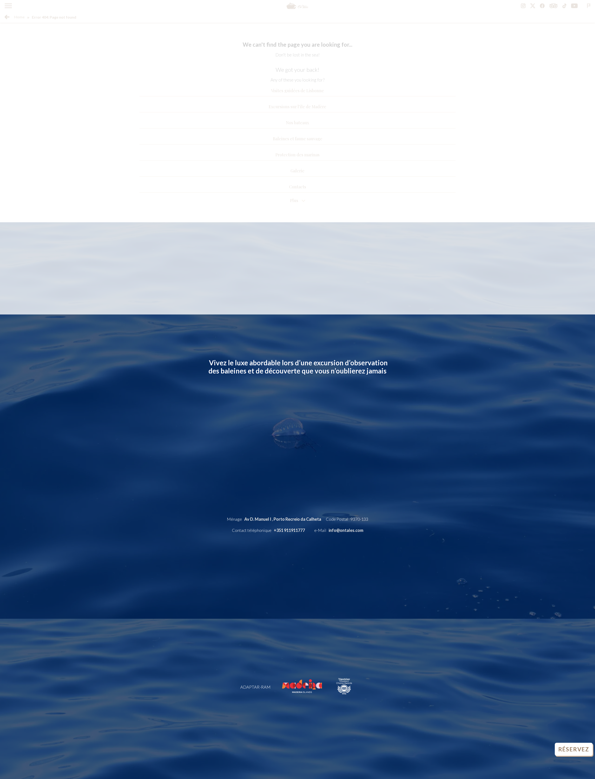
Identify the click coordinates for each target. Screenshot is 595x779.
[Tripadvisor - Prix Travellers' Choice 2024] (344, 696)
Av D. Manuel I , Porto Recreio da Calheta (282, 519)
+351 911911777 (289, 530)
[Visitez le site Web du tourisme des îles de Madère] (302, 696)
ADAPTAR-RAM (255, 687)
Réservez (573, 749)
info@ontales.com (346, 530)
